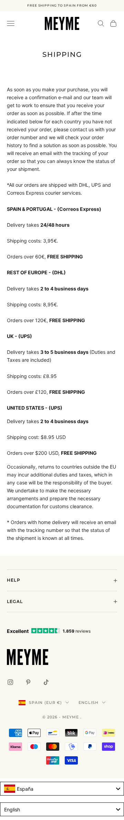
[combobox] (62, 789)
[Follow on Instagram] (10, 682)
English (89, 702)
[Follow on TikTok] (46, 682)
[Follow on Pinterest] (28, 682)
